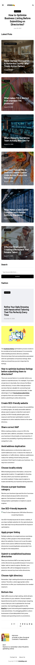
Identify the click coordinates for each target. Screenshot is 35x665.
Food (6, 155)
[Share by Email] (20, 626)
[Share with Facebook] (20, 624)
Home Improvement (10, 43)
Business (17, 11)
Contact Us (13, 657)
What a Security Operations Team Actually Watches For (17, 139)
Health (7, 80)
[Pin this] (29, 624)
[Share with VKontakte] (32, 624)
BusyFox (4, 608)
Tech (6, 192)
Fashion (8, 292)
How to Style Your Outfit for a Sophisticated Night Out (18, 313)
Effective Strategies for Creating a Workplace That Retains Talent (16, 249)
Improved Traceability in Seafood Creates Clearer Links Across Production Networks (15, 173)
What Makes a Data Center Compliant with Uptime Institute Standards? (16, 212)
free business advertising (21, 393)
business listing (9, 348)
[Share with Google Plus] (25, 624)
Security (7, 118)
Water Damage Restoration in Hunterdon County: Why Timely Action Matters (16, 63)
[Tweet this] (23, 624)
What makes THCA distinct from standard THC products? (16, 101)
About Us (22, 657)
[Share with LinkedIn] (27, 624)
